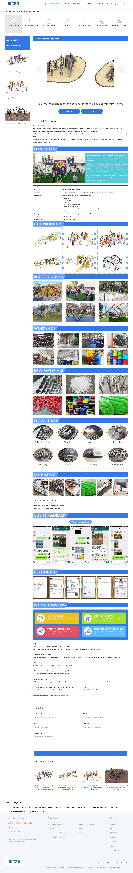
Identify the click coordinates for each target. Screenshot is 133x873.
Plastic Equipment (55, 828)
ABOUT (66, 4)
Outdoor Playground (86, 824)
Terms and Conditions (120, 867)
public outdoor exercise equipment (106, 808)
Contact (91, 111)
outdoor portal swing (20, 812)
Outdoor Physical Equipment (58, 833)
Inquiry (69, 111)
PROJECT (76, 4)
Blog (98, 867)
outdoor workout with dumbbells (48, 808)
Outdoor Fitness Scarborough (76, 808)
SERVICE (88, 4)
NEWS (109, 4)
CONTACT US (115, 850)
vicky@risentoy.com (15, 831)
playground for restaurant (22, 808)
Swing (81, 828)
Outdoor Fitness (85, 833)
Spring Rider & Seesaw (56, 837)
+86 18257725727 (20, 822)
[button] (40, 71)
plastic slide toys (37, 812)
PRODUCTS (55, 4)
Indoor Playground (55, 824)
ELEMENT (99, 4)
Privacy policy (106, 867)
